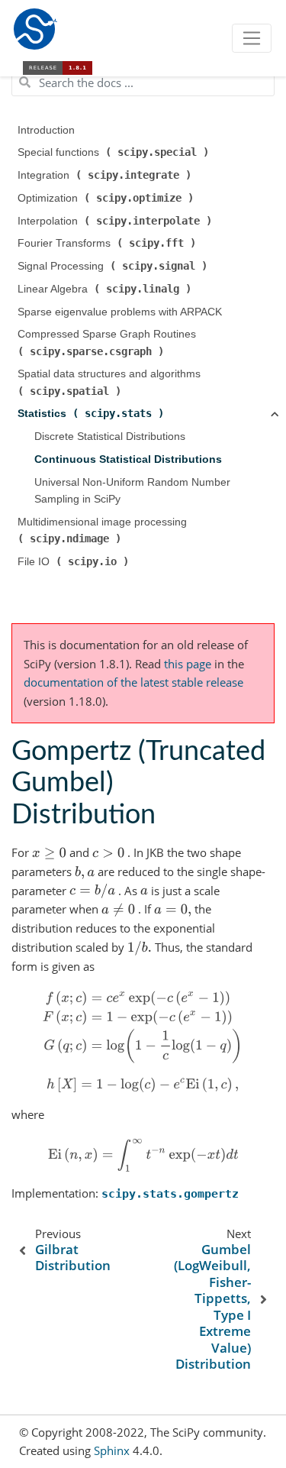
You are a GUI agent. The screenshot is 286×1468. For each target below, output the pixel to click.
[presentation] (49, 852)
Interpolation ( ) (116, 221)
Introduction (46, 130)
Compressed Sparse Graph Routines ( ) (108, 342)
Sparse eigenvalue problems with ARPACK (120, 312)
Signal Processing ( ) (114, 266)
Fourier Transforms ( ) (108, 243)
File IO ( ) (75, 561)
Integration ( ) (106, 175)
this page (187, 663)
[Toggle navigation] (252, 38)
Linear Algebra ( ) (106, 289)
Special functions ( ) (115, 152)
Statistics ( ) (92, 413)
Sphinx (112, 1450)
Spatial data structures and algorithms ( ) (111, 382)
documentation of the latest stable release (133, 682)
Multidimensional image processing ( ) (104, 530)
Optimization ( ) (107, 198)
